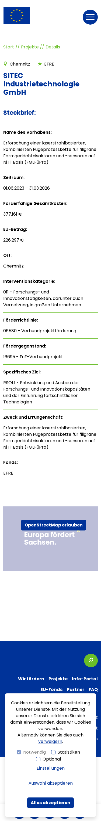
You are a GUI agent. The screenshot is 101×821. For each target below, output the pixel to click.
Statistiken (69, 752)
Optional (52, 759)
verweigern (50, 741)
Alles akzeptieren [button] (50, 803)
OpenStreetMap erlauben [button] (54, 525)
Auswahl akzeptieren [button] (51, 783)
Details (53, 47)
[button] (90, 17)
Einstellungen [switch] (51, 768)
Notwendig (34, 752)
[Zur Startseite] (16, 15)
